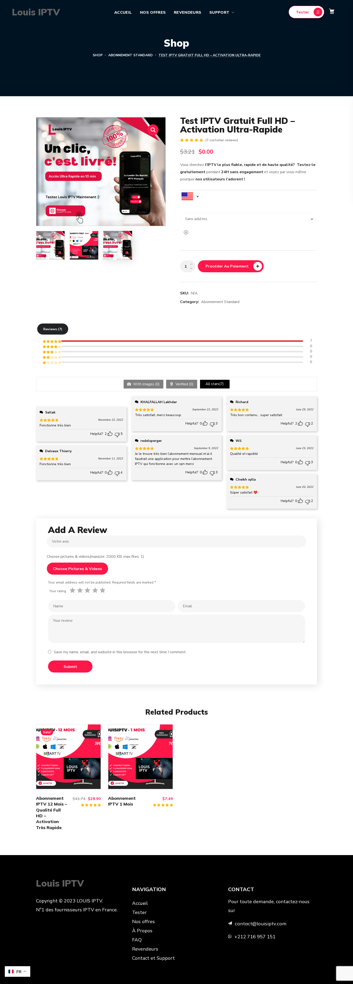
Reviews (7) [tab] (52, 329)
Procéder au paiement (227, 266)
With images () (146, 384)
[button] (306, 12)
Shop (98, 55)
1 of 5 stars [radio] (73, 590)
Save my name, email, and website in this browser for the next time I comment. (120, 652)
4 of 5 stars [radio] (96, 590)
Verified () (184, 384)
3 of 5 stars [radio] (88, 590)
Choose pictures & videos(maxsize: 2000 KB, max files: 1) (95, 556)
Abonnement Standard (130, 55)
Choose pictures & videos (77, 568)
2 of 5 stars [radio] (81, 590)
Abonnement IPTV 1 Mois (122, 801)
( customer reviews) (221, 140)
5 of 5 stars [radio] (103, 590)
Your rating (57, 591)
